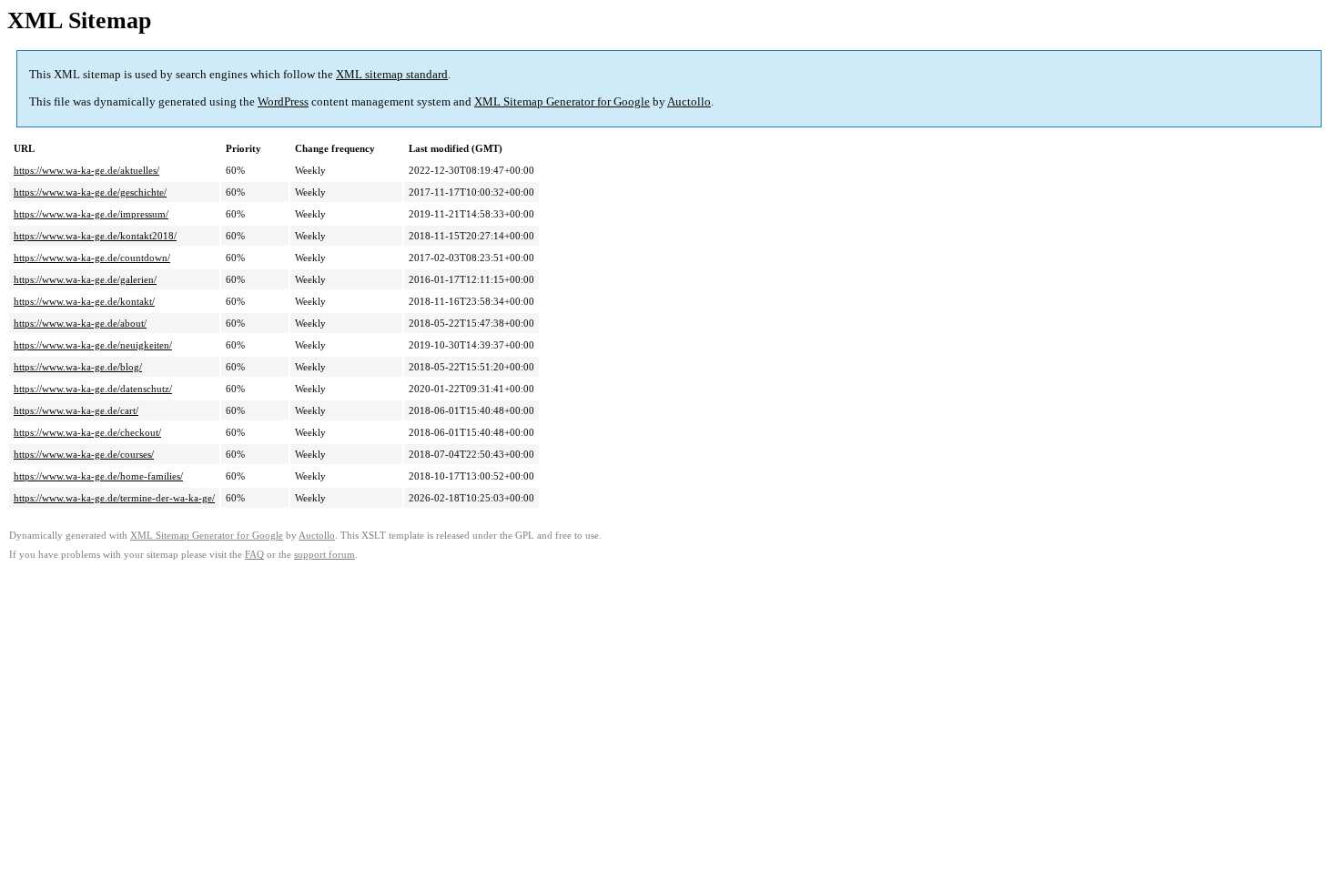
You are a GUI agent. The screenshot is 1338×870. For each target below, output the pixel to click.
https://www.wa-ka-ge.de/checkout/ (87, 432)
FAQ (254, 555)
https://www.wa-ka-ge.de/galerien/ (85, 279)
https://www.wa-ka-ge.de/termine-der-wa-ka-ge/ (114, 497)
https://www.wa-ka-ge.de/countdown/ (92, 257)
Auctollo (689, 101)
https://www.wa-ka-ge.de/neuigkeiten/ (93, 344)
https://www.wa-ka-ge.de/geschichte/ (90, 192)
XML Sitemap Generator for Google (562, 101)
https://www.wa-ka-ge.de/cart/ (76, 410)
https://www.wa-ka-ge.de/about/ (80, 323)
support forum (324, 555)
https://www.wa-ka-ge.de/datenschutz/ (93, 388)
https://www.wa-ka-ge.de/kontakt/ (84, 301)
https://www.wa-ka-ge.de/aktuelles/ (86, 170)
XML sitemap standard (392, 74)
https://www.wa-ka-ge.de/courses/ (84, 454)
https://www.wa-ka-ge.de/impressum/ (91, 213)
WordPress (283, 101)
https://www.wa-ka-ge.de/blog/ (78, 366)
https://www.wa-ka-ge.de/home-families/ (98, 475)
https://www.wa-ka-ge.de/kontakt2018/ (95, 235)
